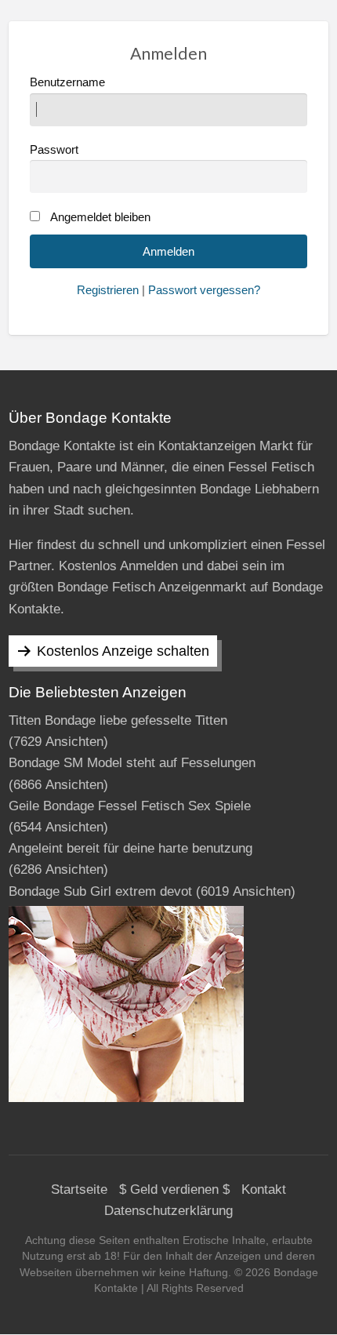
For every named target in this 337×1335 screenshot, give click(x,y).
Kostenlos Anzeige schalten (123, 651)
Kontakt (263, 1189)
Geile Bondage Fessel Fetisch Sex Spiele (130, 805)
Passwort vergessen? (204, 290)
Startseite (79, 1189)
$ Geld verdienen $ (174, 1189)
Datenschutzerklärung (168, 1210)
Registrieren (108, 290)
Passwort (54, 150)
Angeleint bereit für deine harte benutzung (130, 848)
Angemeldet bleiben (100, 217)
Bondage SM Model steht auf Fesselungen (132, 762)
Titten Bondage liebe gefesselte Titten (118, 720)
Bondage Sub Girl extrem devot (100, 891)
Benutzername (67, 82)
